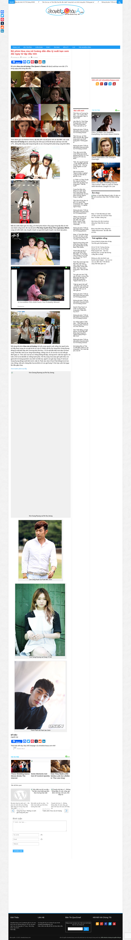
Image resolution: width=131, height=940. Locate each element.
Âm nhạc (57, 47)
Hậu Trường (27, 47)
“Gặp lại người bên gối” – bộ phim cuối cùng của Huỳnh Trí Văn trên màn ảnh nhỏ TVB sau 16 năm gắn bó (80, 287)
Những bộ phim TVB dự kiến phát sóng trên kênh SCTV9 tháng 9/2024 (81, 211)
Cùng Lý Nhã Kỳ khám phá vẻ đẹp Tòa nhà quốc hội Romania (101, 242)
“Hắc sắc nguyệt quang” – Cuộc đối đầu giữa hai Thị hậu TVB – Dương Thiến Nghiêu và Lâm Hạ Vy (80, 165)
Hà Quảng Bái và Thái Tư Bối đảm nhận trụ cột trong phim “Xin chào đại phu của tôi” (80, 348)
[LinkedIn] (2, 31)
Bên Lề (65, 47)
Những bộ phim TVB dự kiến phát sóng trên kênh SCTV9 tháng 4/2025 (81, 131)
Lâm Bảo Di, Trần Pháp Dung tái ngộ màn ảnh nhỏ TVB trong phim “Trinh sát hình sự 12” (80, 123)
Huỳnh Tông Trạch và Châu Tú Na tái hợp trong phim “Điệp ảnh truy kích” (80, 309)
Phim (47, 47)
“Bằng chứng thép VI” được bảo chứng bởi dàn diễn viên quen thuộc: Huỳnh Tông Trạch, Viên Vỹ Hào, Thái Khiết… (80, 220)
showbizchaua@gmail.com (45, 924)
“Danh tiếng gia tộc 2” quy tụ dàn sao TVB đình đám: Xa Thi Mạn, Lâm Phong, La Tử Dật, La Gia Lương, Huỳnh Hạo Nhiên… (80, 254)
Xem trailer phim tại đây (19, 369)
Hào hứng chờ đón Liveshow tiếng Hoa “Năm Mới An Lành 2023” (100, 223)
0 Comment (35, 57)
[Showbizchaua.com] (65, 10)
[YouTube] (114, 84)
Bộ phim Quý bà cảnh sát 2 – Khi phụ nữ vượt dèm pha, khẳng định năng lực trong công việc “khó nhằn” (20, 805)
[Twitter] (110, 84)
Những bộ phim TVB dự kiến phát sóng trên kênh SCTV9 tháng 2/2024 (81, 302)
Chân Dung (39, 47)
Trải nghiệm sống (85, 47)
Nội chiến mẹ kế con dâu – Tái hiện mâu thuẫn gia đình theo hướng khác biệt (39, 804)
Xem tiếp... (13, 929)
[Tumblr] (2, 23)
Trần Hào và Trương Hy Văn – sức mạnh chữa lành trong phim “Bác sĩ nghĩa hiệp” (80, 115)
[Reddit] (2, 27)
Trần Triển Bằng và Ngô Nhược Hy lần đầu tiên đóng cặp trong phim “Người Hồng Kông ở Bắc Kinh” (80, 333)
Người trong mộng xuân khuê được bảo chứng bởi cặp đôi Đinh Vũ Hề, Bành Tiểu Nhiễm (80, 245)
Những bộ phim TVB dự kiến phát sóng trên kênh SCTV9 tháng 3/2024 (81, 295)
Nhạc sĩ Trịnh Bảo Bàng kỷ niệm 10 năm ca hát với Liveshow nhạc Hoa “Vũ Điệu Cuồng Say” (80, 237)
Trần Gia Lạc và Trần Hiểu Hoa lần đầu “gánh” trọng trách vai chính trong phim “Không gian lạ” (33, 2)
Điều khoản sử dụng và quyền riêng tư (111, 937)
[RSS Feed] (97, 84)
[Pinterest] (2, 19)
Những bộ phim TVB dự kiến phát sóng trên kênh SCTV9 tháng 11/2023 (81, 316)
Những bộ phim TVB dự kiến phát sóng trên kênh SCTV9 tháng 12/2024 (86, 2)
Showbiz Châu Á (21, 748)
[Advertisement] (65, 30)
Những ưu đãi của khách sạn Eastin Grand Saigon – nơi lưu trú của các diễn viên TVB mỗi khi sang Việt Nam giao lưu (101, 260)
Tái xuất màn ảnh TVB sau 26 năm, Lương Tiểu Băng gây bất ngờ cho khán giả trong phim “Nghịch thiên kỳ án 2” (81, 277)
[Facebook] (105, 84)
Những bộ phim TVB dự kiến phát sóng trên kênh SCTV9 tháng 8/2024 (81, 229)
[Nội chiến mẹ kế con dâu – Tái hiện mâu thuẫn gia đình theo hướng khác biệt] (40, 795)
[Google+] (101, 84)
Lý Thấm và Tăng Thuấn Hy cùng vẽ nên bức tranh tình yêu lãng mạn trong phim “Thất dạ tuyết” (81, 183)
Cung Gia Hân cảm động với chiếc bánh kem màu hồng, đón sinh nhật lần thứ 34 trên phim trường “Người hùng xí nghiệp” (80, 193)
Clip (73, 47)
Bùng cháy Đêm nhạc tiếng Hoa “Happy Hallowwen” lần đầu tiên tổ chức (101, 230)
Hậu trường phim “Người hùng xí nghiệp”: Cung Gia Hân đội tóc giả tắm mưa (80, 174)
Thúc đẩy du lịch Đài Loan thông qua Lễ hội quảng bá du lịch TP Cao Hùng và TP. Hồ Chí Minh (81, 155)
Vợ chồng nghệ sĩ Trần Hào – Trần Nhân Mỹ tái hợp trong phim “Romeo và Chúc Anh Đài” (80, 324)
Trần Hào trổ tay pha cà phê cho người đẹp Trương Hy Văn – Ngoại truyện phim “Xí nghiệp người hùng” (80, 203)
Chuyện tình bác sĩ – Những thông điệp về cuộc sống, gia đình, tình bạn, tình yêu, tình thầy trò (60, 805)
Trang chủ (16, 47)
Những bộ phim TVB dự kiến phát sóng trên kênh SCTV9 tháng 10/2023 (81, 341)
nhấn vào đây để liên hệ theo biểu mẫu (52, 926)
